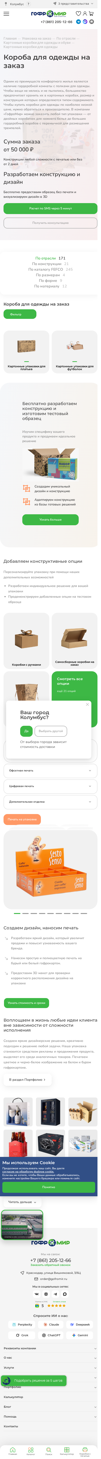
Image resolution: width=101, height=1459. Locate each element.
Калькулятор (67, 1454)
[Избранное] (78, 14)
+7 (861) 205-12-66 (56, 22)
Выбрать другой (51, 731)
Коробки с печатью (85, 1454)
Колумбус (17, 4)
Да (26, 731)
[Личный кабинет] (85, 14)
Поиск (48, 1454)
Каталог (31, 1454)
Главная (12, 1454)
